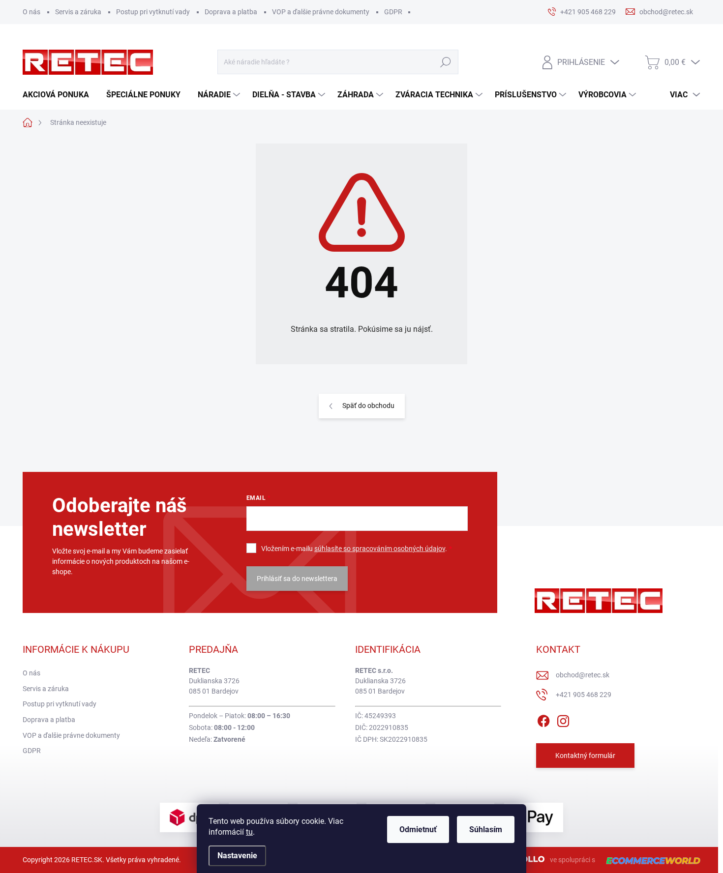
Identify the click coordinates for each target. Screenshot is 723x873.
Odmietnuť (418, 829)
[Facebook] (543, 719)
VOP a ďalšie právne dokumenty (320, 12)
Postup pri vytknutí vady (153, 12)
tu (249, 832)
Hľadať (445, 62)
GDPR (393, 12)
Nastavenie (237, 855)
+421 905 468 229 (583, 694)
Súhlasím (485, 829)
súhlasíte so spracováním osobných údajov (379, 549)
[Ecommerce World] (649, 860)
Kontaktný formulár (585, 755)
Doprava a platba (231, 12)
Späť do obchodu (368, 405)
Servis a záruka (78, 12)
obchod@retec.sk (582, 675)
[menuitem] (59, 95)
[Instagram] (563, 719)
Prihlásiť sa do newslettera (297, 578)
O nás (31, 12)
